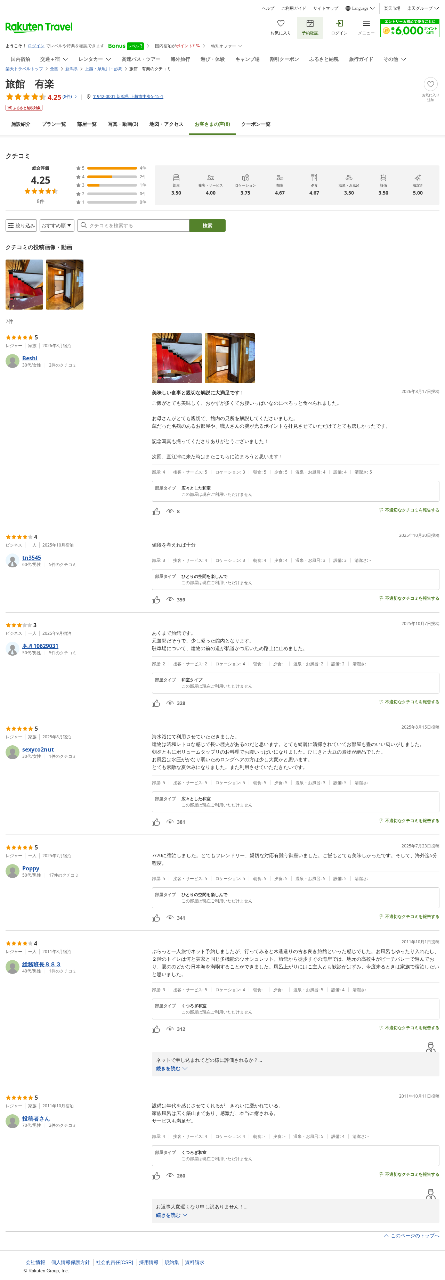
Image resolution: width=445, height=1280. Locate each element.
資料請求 (194, 1262)
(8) (212, 124)
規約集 (171, 1262)
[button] (24, 285)
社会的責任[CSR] (114, 1262)
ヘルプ (268, 8)
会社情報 (35, 1262)
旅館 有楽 (30, 83)
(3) (123, 124)
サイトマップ (325, 8)
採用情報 (149, 1262)
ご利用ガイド (293, 8)
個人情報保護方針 (70, 1262)
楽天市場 (392, 8)
